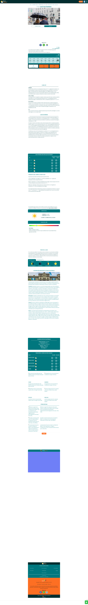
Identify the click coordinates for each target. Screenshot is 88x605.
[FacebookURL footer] (41, 592)
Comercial (42, 576)
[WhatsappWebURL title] (44, 45)
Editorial (46, 576)
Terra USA (31, 570)
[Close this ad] (87, 599)
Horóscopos (44, 570)
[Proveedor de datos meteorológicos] (44, 596)
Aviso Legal (39, 584)
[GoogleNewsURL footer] (47, 592)
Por (58, 47)
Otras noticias (44, 572)
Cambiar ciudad (37, 26)
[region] (44, 34)
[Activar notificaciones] (82, 602)
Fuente (56, 48)
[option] (33, 66)
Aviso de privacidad (44, 584)
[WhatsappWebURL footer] (44, 592)
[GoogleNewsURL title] (47, 45)
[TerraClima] (84, 2)
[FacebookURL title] (40, 45)
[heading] (44, 433)
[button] (9, 38)
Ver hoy (50, 26)
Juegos (57, 570)
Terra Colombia (44, 568)
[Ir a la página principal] (4, 2)
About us (49, 584)
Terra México (56, 568)
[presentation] (58, 60)
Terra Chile (32, 568)
